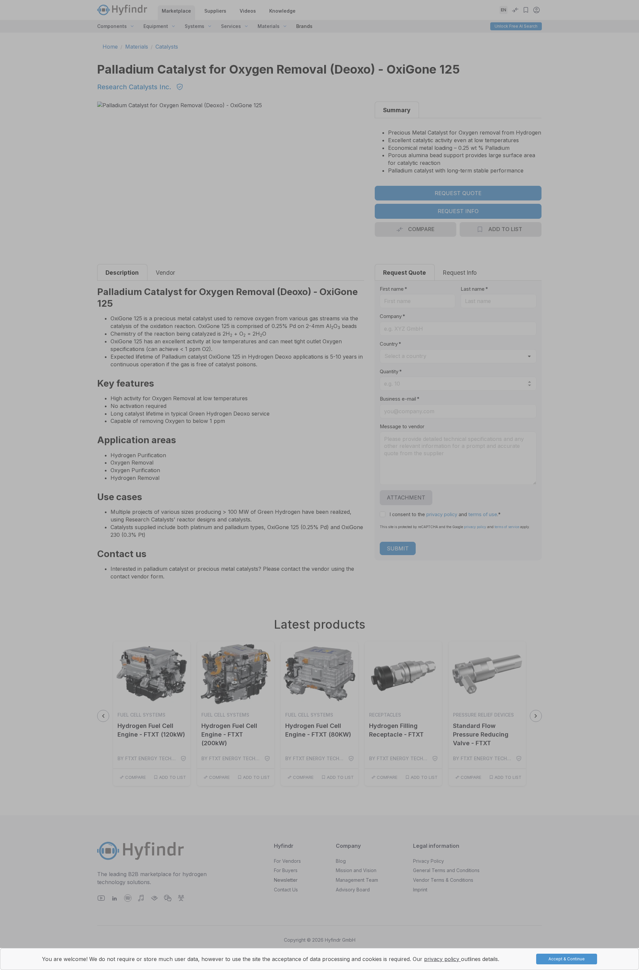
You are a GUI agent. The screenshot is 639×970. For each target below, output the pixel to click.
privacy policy (442, 959)
